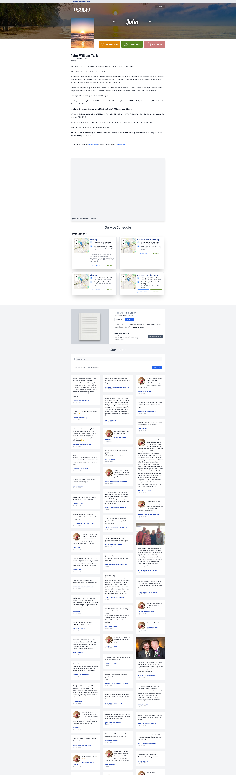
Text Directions (96, 265)
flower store (121, 144)
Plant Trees (109, 265)
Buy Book (129, 319)
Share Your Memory (155, 337)
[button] (81, 244)
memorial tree (93, 144)
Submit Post (157, 367)
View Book (119, 319)
